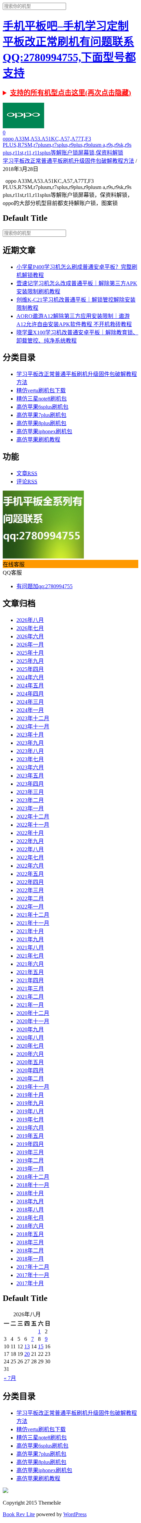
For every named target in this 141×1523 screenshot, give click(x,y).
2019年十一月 (32, 1087)
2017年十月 (30, 1283)
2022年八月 (30, 849)
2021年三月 (30, 988)
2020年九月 (30, 1029)
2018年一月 (30, 1259)
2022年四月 (30, 882)
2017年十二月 (32, 1267)
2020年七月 (30, 1046)
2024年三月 (30, 702)
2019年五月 (30, 1136)
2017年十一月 (32, 1275)
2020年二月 (30, 1079)
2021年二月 (30, 997)
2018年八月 (30, 1210)
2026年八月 (30, 620)
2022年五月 (30, 874)
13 (27, 1346)
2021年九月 (30, 939)
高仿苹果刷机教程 (38, 440)
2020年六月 (30, 1054)
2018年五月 (30, 1234)
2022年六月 (30, 866)
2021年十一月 (32, 923)
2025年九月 (30, 661)
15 (40, 1346)
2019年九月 (30, 1103)
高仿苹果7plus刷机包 (41, 415)
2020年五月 (30, 1062)
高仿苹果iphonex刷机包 (44, 431)
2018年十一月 (32, 1185)
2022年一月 (30, 907)
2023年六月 (30, 767)
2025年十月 (30, 653)
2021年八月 (30, 948)
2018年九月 (30, 1201)
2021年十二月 (32, 915)
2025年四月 (30, 669)
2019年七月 (30, 1119)
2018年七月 (30, 1218)
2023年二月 (30, 800)
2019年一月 (30, 1169)
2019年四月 (30, 1144)
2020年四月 (30, 1070)
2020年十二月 (32, 1013)
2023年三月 (30, 792)
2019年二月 (30, 1160)
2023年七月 (30, 759)
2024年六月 (30, 677)
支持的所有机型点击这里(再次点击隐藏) (70, 93)
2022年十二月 (32, 816)
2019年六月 (30, 1128)
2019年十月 (30, 1095)
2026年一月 (30, 645)
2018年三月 (30, 1242)
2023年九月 (30, 743)
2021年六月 (30, 964)
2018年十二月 (32, 1177)
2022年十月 (30, 833)
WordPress (75, 1514)
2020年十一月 (32, 1021)
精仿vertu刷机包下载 (41, 390)
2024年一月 (30, 710)
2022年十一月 (32, 825)
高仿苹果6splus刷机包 (42, 407)
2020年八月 (30, 1038)
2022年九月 (30, 841)
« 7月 (10, 1378)
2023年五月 (30, 776)
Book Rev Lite (19, 1514)
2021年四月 (30, 980)
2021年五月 (30, 972)
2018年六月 (30, 1226)
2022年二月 (30, 898)
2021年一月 (30, 1005)
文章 (26, 473)
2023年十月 (30, 735)
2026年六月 (30, 636)
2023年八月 (30, 751)
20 (27, 1354)
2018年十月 (30, 1193)
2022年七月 (30, 857)
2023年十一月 (32, 726)
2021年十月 (30, 931)
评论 (26, 481)
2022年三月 (30, 890)
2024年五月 (30, 685)
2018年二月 (30, 1250)
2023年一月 (30, 808)
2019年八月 (30, 1111)
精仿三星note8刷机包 (41, 399)
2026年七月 (30, 628)
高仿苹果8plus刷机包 (41, 423)
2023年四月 (30, 784)
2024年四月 (30, 694)
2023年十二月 (32, 718)
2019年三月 (30, 1152)
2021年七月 (30, 956)
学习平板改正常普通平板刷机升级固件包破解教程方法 (68, 161)
